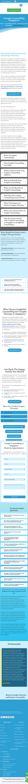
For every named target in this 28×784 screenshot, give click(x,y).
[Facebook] (8, 717)
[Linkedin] (1, 717)
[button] (21, 5)
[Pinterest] (13, 717)
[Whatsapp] (4, 717)
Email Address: (6, 756)
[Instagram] (6, 717)
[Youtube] (11, 717)
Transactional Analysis (8, 326)
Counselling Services (10, 23)
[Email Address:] (1, 756)
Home (2, 23)
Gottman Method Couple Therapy (11, 324)
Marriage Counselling (7, 86)
